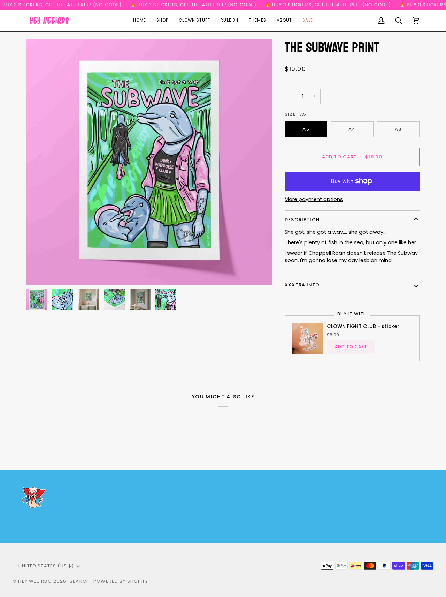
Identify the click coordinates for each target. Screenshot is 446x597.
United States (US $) (46, 565)
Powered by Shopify (120, 581)
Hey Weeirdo (35, 581)
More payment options (314, 199)
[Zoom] (149, 162)
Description (302, 219)
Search (80, 581)
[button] (162, 20)
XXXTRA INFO (302, 285)
